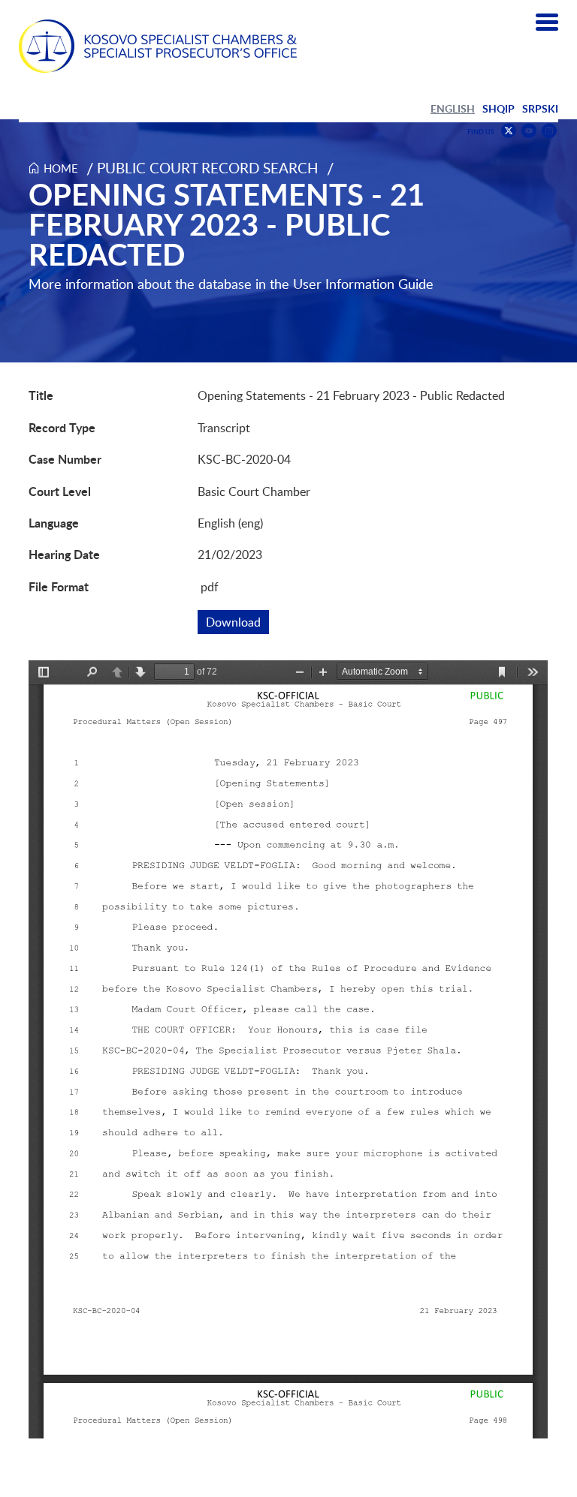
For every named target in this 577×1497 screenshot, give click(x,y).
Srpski (540, 108)
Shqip (498, 108)
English (452, 108)
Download (237, 622)
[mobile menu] (547, 23)
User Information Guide (363, 284)
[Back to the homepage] (158, 46)
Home (61, 168)
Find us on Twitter (508, 130)
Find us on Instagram (549, 131)
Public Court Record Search (208, 167)
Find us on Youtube (528, 131)
